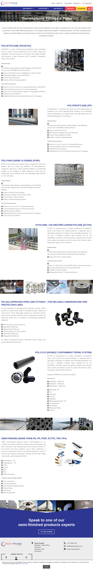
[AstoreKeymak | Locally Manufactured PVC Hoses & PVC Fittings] (14, 544)
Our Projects (58, 8)
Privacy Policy (24, 563)
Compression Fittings (24, 13)
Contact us (40, 13)
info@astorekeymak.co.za (74, 546)
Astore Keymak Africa (73, 549)
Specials (70, 8)
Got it (46, 566)
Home (53, 3)
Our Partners (68, 3)
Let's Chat (47, 532)
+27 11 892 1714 (72, 543)
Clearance (81, 8)
